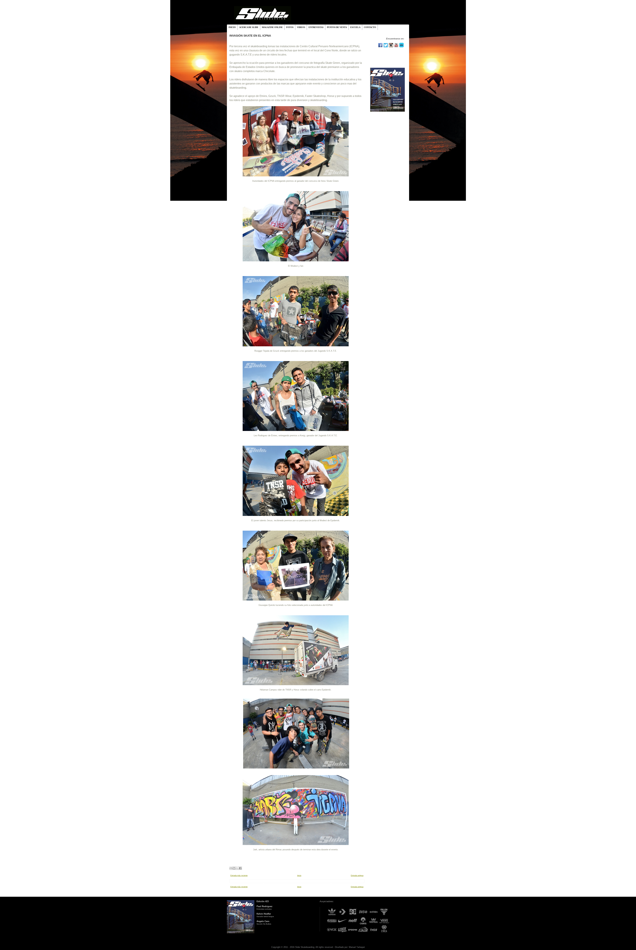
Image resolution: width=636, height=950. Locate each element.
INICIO (232, 27)
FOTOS (289, 27)
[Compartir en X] (237, 868)
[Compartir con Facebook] (240, 868)
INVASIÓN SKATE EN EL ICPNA (250, 35)
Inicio (299, 875)
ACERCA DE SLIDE (248, 27)
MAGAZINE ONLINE (272, 27)
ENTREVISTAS (316, 27)
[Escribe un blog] (234, 868)
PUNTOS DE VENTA (337, 27)
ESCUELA (355, 27)
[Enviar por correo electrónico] (231, 868)
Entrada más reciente (239, 875)
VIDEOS (301, 27)
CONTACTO (370, 27)
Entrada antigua (357, 875)
